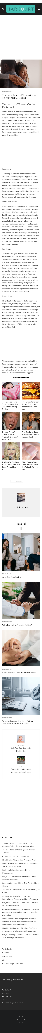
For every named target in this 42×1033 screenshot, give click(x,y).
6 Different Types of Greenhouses (15, 856)
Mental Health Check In (11, 577)
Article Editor (21, 507)
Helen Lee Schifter (24, 117)
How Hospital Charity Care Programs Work (19, 860)
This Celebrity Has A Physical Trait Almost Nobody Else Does (31, 434)
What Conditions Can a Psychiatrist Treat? (19, 673)
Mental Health (7, 91)
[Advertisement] (21, 37)
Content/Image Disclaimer (12, 963)
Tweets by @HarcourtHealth (12, 980)
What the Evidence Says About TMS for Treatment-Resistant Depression (17, 722)
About (4, 960)
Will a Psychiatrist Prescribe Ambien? (17, 625)
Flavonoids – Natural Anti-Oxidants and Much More (21, 769)
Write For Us (7, 949)
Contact (5, 953)
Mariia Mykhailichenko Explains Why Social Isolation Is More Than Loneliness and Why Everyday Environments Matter (19, 922)
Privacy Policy (8, 956)
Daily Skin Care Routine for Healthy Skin (21, 748)
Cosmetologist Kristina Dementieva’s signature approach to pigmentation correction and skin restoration (20, 912)
